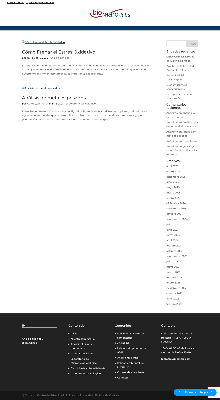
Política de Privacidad (79, 395)
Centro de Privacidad (50, 395)
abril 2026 (172, 166)
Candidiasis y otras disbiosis (88, 368)
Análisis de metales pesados (54, 98)
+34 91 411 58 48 (15, 2)
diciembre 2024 (176, 203)
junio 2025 (172, 181)
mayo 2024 (173, 234)
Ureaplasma (190, 141)
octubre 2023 (174, 250)
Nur (29, 57)
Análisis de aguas (127, 357)
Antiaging (123, 342)
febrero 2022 (174, 304)
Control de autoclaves (130, 372)
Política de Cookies (107, 395)
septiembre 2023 (176, 256)
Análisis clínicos (59, 57)
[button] (195, 392)
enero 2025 (173, 197)
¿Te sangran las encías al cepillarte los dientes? (181, 150)
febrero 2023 (174, 277)
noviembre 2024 (176, 208)
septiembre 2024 (177, 219)
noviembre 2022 (176, 288)
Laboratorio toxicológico (81, 103)
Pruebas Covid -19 (82, 353)
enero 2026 (173, 171)
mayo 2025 (173, 187)
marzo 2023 (173, 272)
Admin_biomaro (37, 103)
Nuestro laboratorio (83, 338)
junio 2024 (172, 229)
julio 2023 (172, 261)
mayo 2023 (173, 266)
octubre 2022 (174, 293)
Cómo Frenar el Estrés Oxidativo (58, 52)
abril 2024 (172, 240)
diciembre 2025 (176, 176)
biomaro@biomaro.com (176, 358)
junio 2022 (172, 298)
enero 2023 (173, 282)
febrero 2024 (174, 245)
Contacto (123, 377)
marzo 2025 (173, 192)
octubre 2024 (174, 213)
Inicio (74, 333)
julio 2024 (172, 224)
